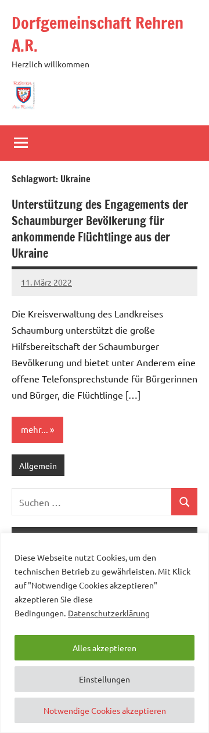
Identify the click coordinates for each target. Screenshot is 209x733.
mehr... (34, 429)
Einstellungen (104, 679)
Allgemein (38, 465)
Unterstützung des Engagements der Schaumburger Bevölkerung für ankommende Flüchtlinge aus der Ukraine (100, 229)
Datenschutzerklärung (109, 613)
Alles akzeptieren (104, 647)
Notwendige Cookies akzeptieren (105, 710)
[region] (104, 633)
